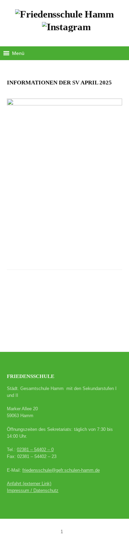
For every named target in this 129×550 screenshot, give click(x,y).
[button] (18, 53)
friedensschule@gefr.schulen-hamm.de (61, 470)
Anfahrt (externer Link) (29, 483)
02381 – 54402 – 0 (35, 449)
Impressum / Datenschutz (32, 490)
